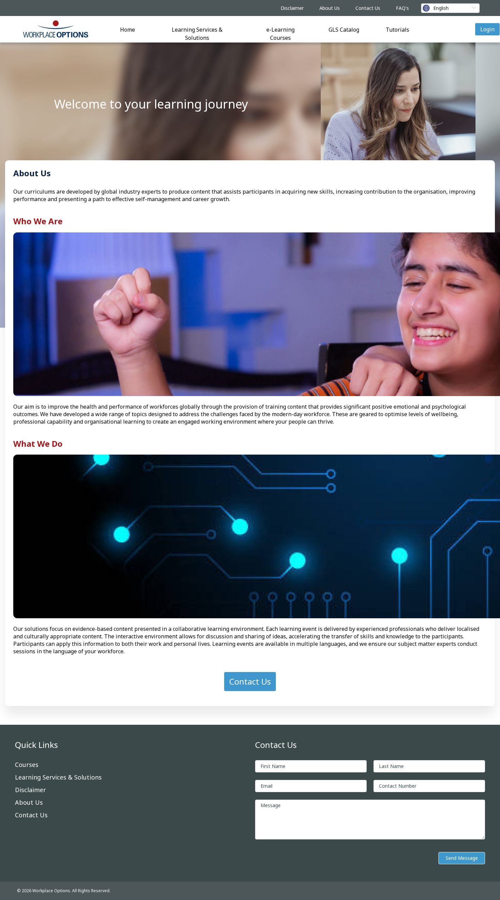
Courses (26, 764)
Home (127, 29)
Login (487, 29)
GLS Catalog (344, 29)
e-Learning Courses (280, 34)
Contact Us (367, 8)
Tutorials (397, 29)
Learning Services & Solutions (197, 34)
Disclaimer (292, 8)
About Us (329, 8)
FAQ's (402, 8)
